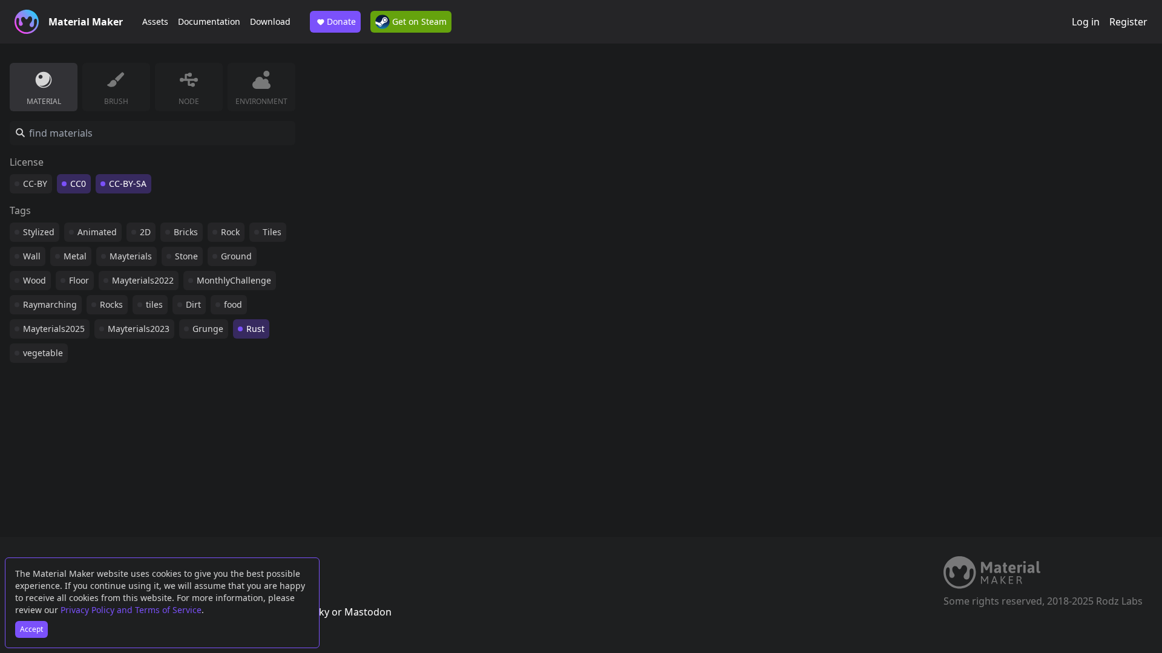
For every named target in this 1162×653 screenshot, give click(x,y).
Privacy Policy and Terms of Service (131, 610)
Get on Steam (418, 21)
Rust (255, 328)
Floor (79, 280)
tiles (154, 304)
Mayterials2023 (138, 328)
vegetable (43, 353)
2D (145, 232)
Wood (34, 280)
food (233, 304)
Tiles (272, 232)
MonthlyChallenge (234, 280)
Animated (97, 232)
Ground (236, 256)
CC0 (78, 183)
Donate (341, 21)
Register (1128, 21)
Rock (230, 232)
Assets (155, 21)
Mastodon (368, 612)
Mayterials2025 (54, 328)
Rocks (111, 304)
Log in (1086, 21)
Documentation (209, 21)
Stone (186, 256)
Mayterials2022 (143, 280)
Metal (75, 256)
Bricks (186, 232)
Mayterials (131, 256)
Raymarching (50, 304)
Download (270, 21)
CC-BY (35, 183)
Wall (32, 256)
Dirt (193, 304)
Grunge (207, 328)
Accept (31, 629)
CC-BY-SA (127, 183)
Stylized (38, 232)
